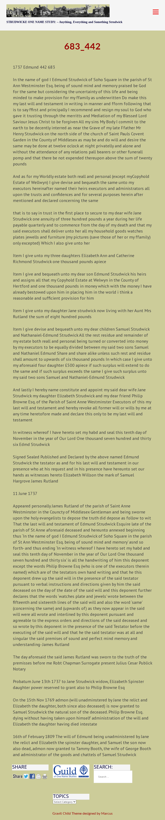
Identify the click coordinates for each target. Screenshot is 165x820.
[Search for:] (113, 776)
